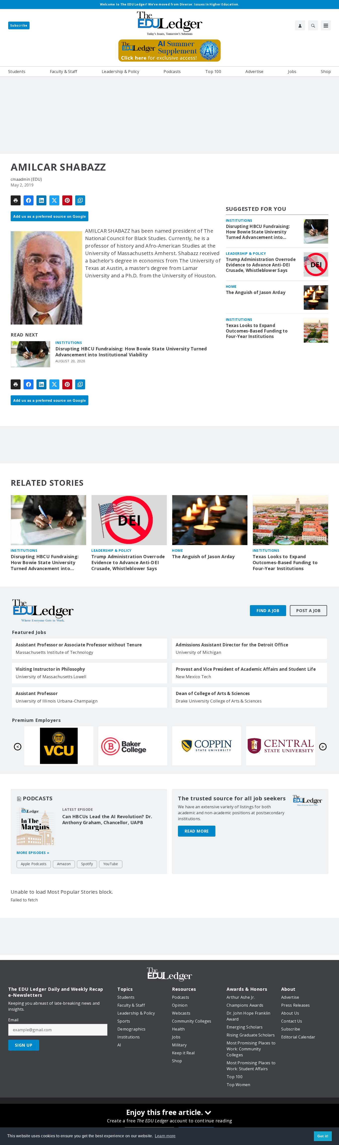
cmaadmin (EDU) (26, 179)
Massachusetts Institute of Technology (54, 652)
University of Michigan (198, 652)
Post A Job (308, 610)
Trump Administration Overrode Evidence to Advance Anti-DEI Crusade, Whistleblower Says (261, 265)
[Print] (16, 200)
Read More (197, 831)
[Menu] (326, 25)
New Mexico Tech (193, 676)
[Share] (29, 200)
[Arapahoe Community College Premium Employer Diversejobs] (280, 745)
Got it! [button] (323, 1136)
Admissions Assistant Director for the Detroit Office (232, 645)
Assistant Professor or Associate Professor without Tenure (79, 645)
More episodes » (33, 852)
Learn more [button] (165, 1136)
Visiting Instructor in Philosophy (50, 669)
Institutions (68, 342)
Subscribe (19, 25)
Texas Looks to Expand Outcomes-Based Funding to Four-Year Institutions (257, 331)
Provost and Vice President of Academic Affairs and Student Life (246, 669)
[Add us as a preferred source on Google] (80, 200)
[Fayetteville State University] (206, 745)
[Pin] (67, 200)
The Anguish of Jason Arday (256, 292)
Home (231, 286)
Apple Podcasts (34, 863)
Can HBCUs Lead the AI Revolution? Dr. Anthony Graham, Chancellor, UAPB (107, 819)
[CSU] (58, 745)
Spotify (87, 863)
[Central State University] (132, 745)
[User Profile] (300, 25)
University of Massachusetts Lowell (51, 676)
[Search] (313, 25)
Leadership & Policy (246, 253)
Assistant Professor (37, 693)
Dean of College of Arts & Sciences (213, 693)
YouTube (110, 863)
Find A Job (268, 610)
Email (13, 1020)
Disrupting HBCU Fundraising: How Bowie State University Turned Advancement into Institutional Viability (131, 352)
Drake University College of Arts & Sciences (219, 701)
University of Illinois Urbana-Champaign (57, 701)
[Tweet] (54, 200)
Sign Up (24, 1045)
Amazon (64, 863)
